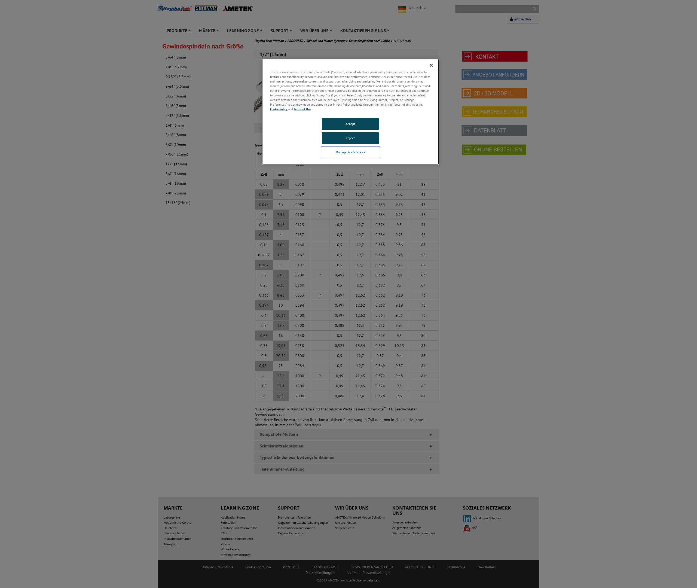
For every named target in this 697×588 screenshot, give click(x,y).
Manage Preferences (350, 152)
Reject (350, 138)
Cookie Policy (278, 109)
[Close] (431, 65)
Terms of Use (302, 109)
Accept (350, 124)
